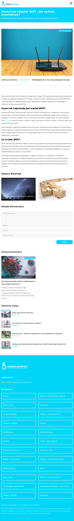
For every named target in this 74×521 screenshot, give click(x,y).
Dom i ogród (8, 405)
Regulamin (27, 382)
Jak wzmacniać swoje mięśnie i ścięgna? (26, 323)
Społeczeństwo (9, 468)
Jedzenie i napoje (10, 423)
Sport (42, 468)
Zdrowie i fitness (10, 495)
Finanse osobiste (10, 414)
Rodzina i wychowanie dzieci (52, 459)
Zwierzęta (44, 495)
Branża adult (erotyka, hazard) (52, 396)
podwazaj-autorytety (9, 80)
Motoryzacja (8, 432)
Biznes (6, 396)
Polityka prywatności (14, 382)
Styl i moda (7, 477)
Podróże (6, 441)
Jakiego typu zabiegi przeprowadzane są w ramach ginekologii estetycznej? (39, 344)
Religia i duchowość (11, 459)
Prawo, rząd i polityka (49, 441)
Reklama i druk (46, 450)
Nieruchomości (46, 432)
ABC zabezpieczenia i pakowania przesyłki (52, 197)
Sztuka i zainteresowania (50, 477)
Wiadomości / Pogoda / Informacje (54, 486)
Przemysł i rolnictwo (11, 450)
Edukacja (44, 405)
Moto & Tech (25, 80)
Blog (3, 382)
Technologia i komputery (13, 486)
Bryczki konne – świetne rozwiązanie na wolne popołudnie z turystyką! (37, 333)
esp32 (7, 120)
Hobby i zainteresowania (50, 414)
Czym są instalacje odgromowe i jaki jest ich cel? (18, 197)
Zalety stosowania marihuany (22, 313)
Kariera (43, 423)
